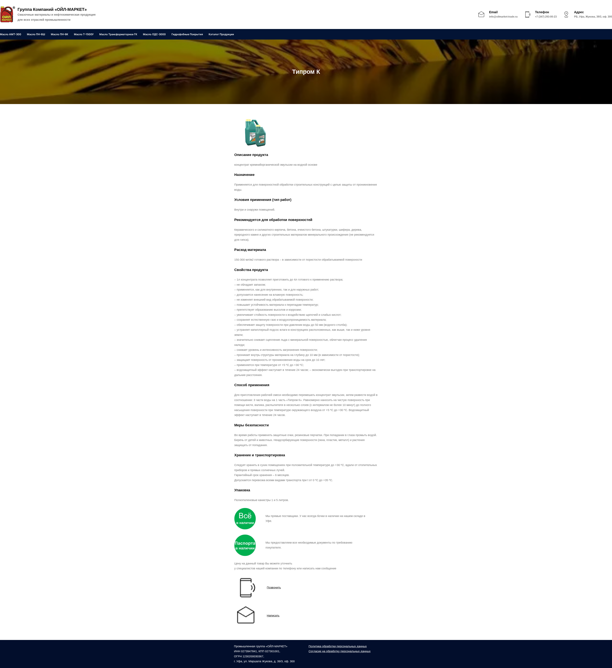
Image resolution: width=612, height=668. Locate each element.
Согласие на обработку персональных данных (340, 651)
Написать (273, 615)
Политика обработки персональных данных (338, 646)
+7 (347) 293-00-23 (546, 16)
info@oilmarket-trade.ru (503, 16)
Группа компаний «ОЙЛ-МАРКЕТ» (52, 9)
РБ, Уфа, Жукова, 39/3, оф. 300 (593, 16)
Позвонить (274, 587)
